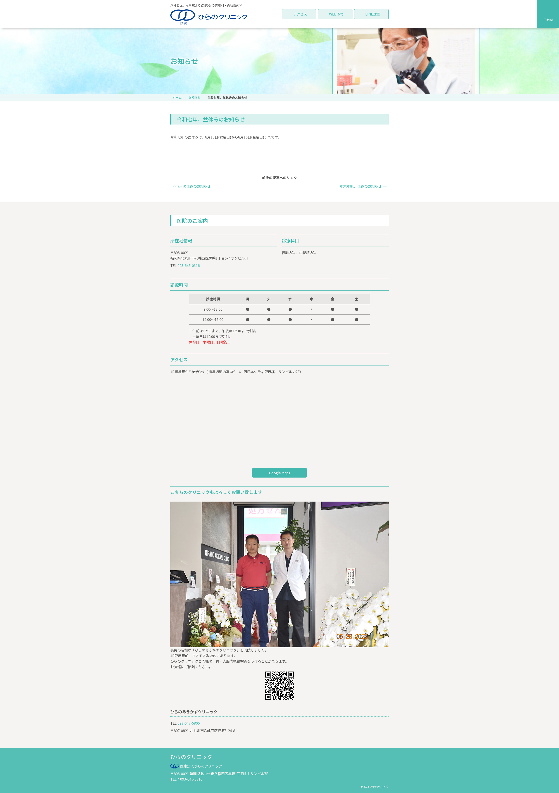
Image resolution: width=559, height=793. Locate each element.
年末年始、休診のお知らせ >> (363, 186)
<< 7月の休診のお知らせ (192, 186)
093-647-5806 (189, 723)
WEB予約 (336, 14)
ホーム (177, 97)
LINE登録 (372, 14)
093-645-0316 (189, 265)
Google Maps (279, 472)
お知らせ (194, 97)
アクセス (300, 14)
